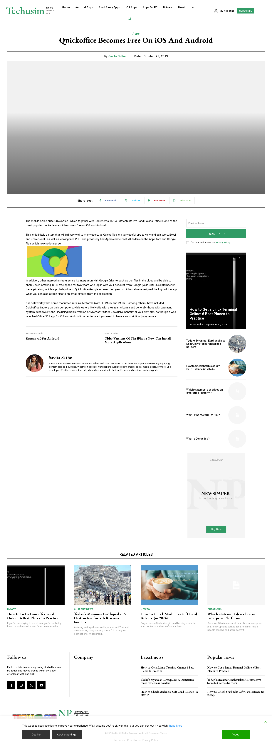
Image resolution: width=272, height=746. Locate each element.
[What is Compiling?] (237, 439)
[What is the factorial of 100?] (237, 415)
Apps (136, 33)
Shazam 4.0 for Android (42, 338)
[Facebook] (11, 685)
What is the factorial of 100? (203, 414)
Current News (83, 609)
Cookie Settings (66, 734)
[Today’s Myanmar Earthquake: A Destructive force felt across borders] (237, 344)
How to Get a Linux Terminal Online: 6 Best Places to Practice (213, 313)
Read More (175, 725)
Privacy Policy (223, 242)
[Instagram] (21, 685)
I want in (214, 233)
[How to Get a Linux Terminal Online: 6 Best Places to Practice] (216, 290)
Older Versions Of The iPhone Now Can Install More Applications (138, 340)
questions (214, 609)
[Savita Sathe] (34, 363)
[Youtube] (41, 685)
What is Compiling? (198, 438)
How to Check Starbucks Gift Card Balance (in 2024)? (203, 367)
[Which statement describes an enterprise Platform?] (237, 391)
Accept (236, 734)
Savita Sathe (117, 56)
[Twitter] (31, 685)
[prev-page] (233, 258)
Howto (11, 609)
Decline (36, 734)
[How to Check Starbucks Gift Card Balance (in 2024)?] (237, 368)
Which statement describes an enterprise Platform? (204, 391)
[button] (129, 18)
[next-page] (240, 258)
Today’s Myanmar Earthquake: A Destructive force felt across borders (205, 343)
